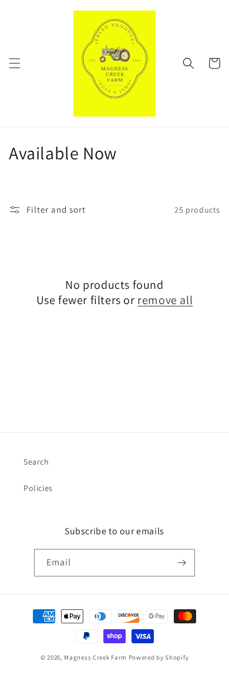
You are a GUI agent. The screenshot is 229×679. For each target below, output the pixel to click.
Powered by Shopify (159, 657)
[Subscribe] (181, 562)
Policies (38, 488)
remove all (165, 300)
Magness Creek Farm (95, 657)
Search (36, 461)
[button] (15, 63)
